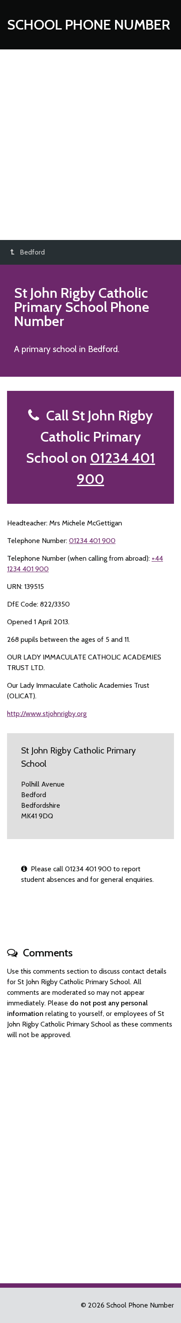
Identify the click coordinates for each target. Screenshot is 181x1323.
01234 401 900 (92, 540)
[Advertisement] (90, 145)
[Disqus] (90, 1157)
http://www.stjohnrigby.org (47, 713)
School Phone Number (88, 24)
